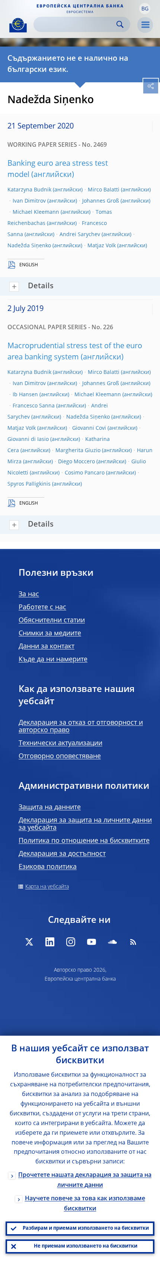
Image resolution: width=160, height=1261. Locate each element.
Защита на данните (50, 807)
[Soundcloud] (112, 942)
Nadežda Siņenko (29, 245)
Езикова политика (48, 867)
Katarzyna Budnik (29, 190)
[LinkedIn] (50, 942)
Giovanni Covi (89, 428)
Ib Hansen (25, 394)
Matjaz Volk (101, 245)
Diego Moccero (76, 461)
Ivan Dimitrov (29, 201)
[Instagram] (71, 942)
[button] (144, 8)
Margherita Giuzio (77, 450)
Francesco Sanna (34, 406)
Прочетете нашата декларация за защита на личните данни (84, 1180)
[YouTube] (91, 942)
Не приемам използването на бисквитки (85, 1246)
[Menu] (145, 25)
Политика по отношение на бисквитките (84, 841)
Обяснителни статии (52, 620)
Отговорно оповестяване (60, 756)
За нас (29, 594)
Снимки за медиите (50, 633)
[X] (29, 942)
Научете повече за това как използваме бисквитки (85, 1204)
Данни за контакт (46, 646)
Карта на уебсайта (47, 886)
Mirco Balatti (103, 190)
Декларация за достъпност (62, 854)
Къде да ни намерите (53, 659)
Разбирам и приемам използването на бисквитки (86, 1228)
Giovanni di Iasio (28, 439)
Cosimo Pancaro (85, 473)
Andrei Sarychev (80, 234)
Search (120, 24)
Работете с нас (42, 607)
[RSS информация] (133, 942)
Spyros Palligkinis (29, 484)
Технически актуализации (60, 743)
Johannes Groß (100, 201)
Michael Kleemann (36, 212)
